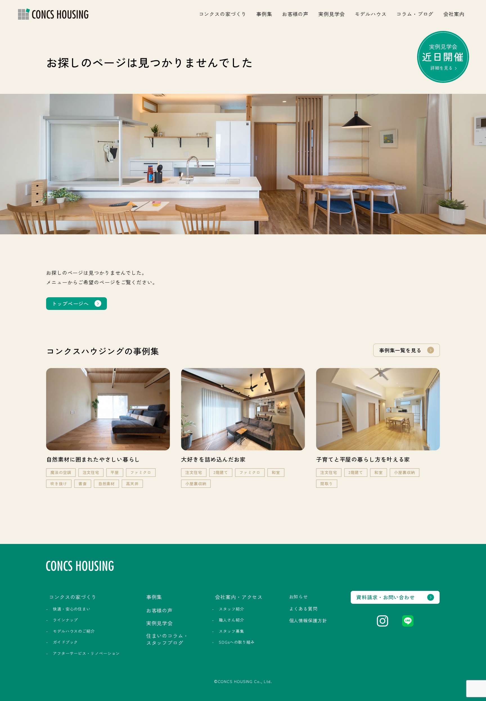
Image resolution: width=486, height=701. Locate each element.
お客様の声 (295, 13)
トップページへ (70, 303)
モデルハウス (370, 13)
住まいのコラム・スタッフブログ (167, 639)
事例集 (264, 13)
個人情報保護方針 (308, 620)
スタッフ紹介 (231, 609)
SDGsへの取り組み (237, 642)
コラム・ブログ (414, 13)
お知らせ (298, 596)
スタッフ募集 (231, 631)
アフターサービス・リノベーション (86, 653)
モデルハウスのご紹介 (74, 631)
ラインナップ (65, 620)
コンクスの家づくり (223, 13)
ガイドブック (65, 642)
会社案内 (454, 13)
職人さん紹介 (231, 620)
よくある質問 (303, 608)
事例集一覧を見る (400, 350)
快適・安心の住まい (72, 609)
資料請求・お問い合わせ (385, 597)
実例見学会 (331, 13)
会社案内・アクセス (239, 596)
